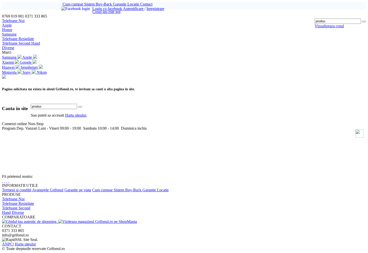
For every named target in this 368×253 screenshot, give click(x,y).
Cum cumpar (73, 4)
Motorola (10, 72)
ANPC (7, 244)
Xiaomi (8, 62)
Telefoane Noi (13, 21)
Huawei (9, 67)
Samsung (9, 34)
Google (26, 62)
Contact (146, 4)
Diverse (8, 48)
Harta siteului (75, 115)
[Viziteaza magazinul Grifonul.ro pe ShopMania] (97, 221)
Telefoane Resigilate (18, 39)
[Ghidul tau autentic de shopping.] (30, 221)
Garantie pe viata (77, 190)
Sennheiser (30, 67)
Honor (7, 30)
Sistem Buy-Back (98, 4)
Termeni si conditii (16, 190)
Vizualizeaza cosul (329, 26)
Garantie (120, 4)
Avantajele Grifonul (47, 190)
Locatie (133, 4)
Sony (27, 72)
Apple (7, 25)
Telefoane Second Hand (21, 43)
